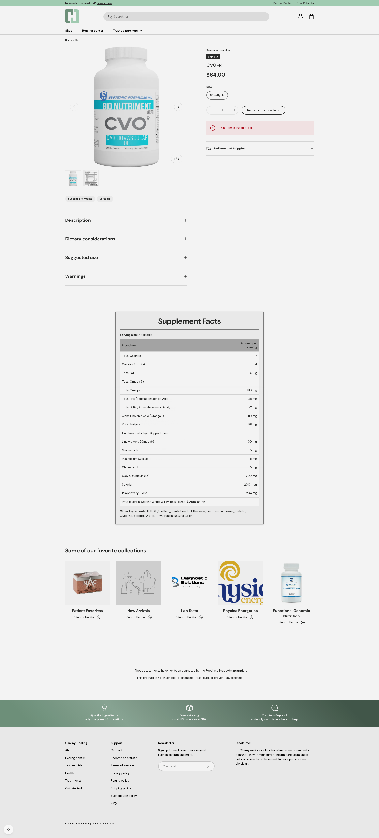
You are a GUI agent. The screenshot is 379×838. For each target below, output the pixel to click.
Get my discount (151, 441)
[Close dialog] (261, 384)
